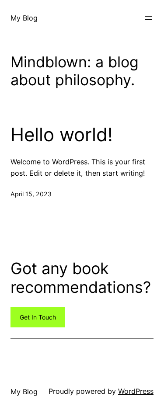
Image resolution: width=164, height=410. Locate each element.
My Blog (24, 18)
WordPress (136, 391)
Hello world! (61, 135)
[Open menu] (148, 18)
